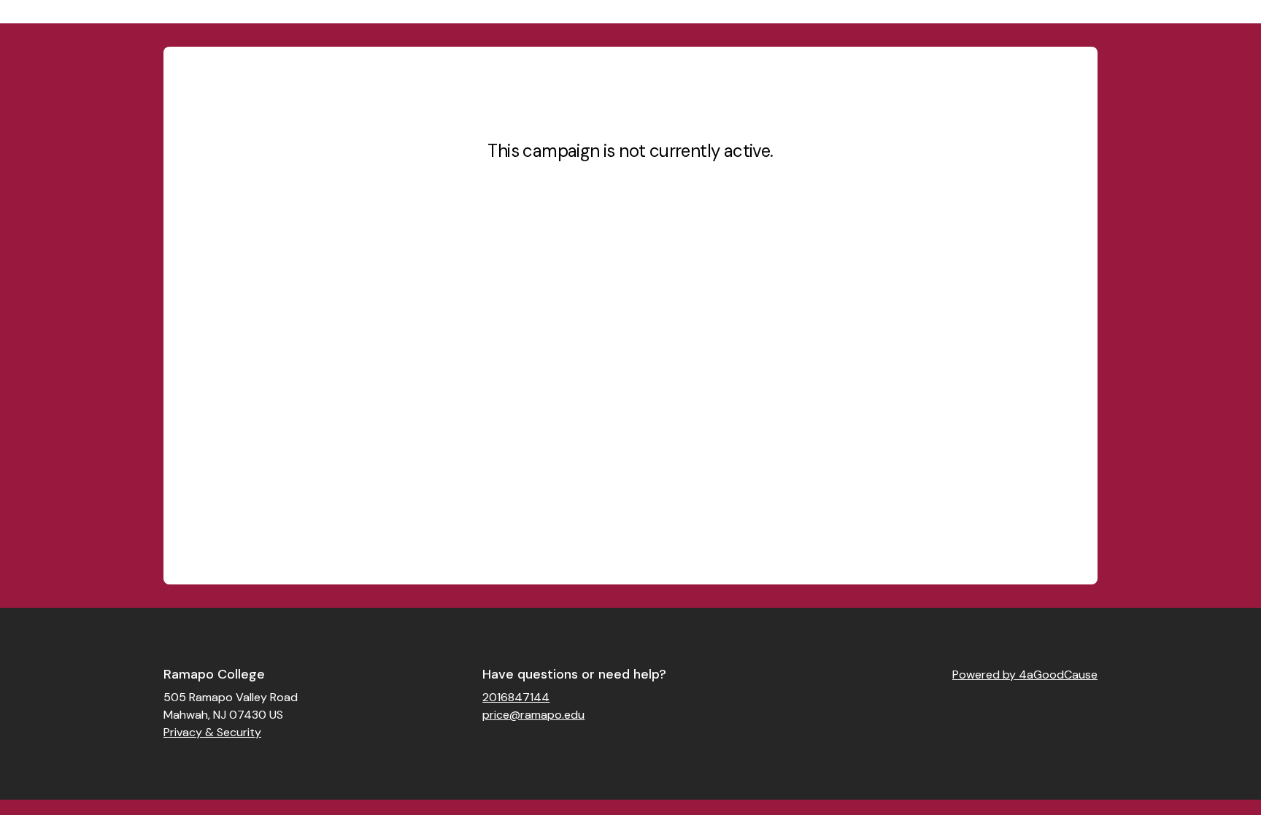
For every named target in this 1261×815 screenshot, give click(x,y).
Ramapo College (214, 674)
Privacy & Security (212, 732)
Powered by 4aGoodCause (1025, 674)
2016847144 (515, 697)
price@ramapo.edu (533, 714)
